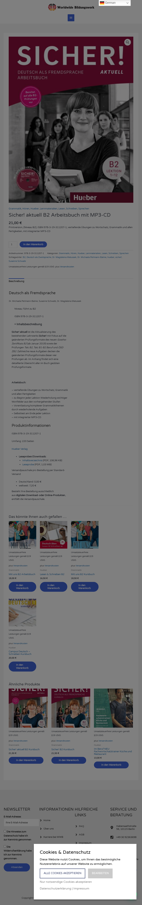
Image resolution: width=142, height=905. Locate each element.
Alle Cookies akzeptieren (62, 873)
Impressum (81, 888)
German (110, 2)
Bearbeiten (100, 873)
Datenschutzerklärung (55, 888)
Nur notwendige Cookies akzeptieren (66, 882)
